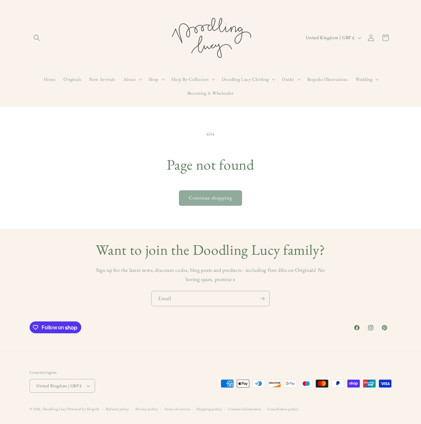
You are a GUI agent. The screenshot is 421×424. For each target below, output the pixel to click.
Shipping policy (209, 409)
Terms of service (177, 409)
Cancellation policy (282, 409)
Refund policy (117, 409)
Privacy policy (147, 409)
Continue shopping (210, 198)
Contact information (244, 409)
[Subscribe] (262, 298)
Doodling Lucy (55, 409)
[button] (37, 38)
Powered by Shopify (83, 409)
